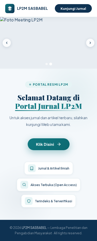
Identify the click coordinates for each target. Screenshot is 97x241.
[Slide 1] (47, 64)
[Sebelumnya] (7, 43)
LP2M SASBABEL (34, 228)
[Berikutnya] (90, 43)
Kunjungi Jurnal (73, 8)
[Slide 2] (50, 64)
